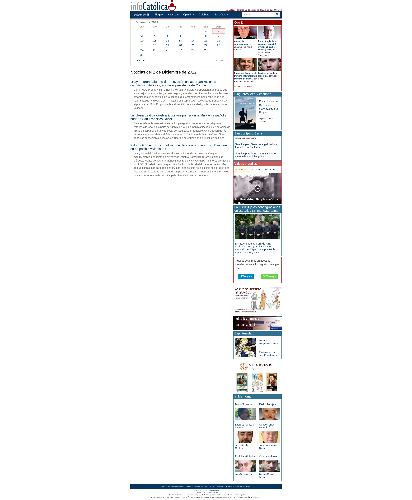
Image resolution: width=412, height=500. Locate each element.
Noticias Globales (245, 456)
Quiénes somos (167, 486)
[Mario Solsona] (245, 413)
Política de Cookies (217, 486)
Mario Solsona (243, 404)
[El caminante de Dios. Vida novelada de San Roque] (245, 113)
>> (221, 60)
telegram (214, 492)
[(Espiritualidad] (245, 346)
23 (218, 45)
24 (142, 50)
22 (205, 45)
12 (167, 40)
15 (205, 40)
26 (167, 50)
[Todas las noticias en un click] (257, 323)
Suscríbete (220, 14)
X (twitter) (197, 492)
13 (180, 40)
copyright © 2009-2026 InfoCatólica (206, 490)
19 (167, 45)
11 (154, 40)
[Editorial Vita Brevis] (257, 376)
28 (193, 50)
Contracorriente (268, 456)
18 (154, 45)
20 (180, 45)
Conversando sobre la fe (267, 426)
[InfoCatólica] (153, 5)
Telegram (247, 276)
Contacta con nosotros (182, 486)
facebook (206, 492)
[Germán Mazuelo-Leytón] (269, 465)
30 (218, 50)
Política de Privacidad (200, 486)
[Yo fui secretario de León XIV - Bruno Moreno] (257, 300)
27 (180, 50)
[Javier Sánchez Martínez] (245, 436)
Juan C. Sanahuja (243, 474)
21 (193, 45)
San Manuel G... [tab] (241, 170)
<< (139, 60)
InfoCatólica (139, 15)
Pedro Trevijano (268, 404)
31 (142, 54)
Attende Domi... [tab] (271, 170)
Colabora (204, 14)
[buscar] (277, 14)
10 (142, 40)
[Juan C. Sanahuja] (245, 465)
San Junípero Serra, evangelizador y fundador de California (256, 146)
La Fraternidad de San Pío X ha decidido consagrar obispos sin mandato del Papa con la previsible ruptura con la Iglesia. (255, 248)
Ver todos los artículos (243, 87)
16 (218, 40)
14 (193, 40)
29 (205, 50)
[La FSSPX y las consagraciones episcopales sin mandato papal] (257, 226)
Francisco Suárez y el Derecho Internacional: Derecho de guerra (245, 76)
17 (142, 45)
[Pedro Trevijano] (269, 413)
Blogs (157, 14)
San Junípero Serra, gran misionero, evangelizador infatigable (255, 155)
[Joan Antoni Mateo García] (269, 436)
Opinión (187, 14)
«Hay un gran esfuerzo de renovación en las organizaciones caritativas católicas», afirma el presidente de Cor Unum (173, 83)
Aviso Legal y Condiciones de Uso (238, 486)
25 (154, 50)
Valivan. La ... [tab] (256, 170)
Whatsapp (270, 276)
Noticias (172, 14)
